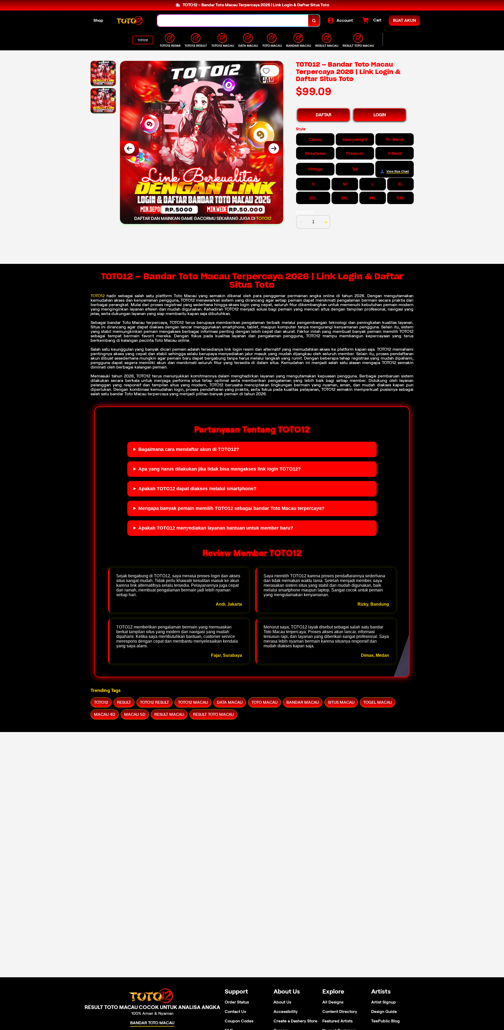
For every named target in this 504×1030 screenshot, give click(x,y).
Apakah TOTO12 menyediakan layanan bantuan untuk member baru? (215, 528)
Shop (98, 20)
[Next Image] (273, 148)
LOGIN (380, 115)
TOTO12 (98, 295)
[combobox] (232, 20)
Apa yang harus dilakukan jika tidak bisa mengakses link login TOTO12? (219, 469)
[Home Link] (130, 20)
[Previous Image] (129, 148)
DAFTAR (323, 115)
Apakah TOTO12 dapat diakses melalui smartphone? (197, 488)
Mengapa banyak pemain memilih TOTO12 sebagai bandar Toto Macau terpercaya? (231, 508)
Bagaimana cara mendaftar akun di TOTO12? (188, 449)
